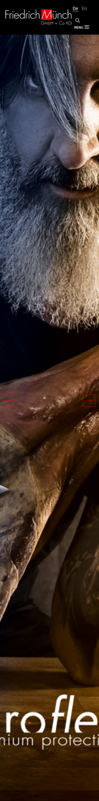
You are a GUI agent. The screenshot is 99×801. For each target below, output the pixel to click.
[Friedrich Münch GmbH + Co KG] (38, 17)
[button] (22, 400)
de (76, 8)
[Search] (77, 20)
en (84, 8)
